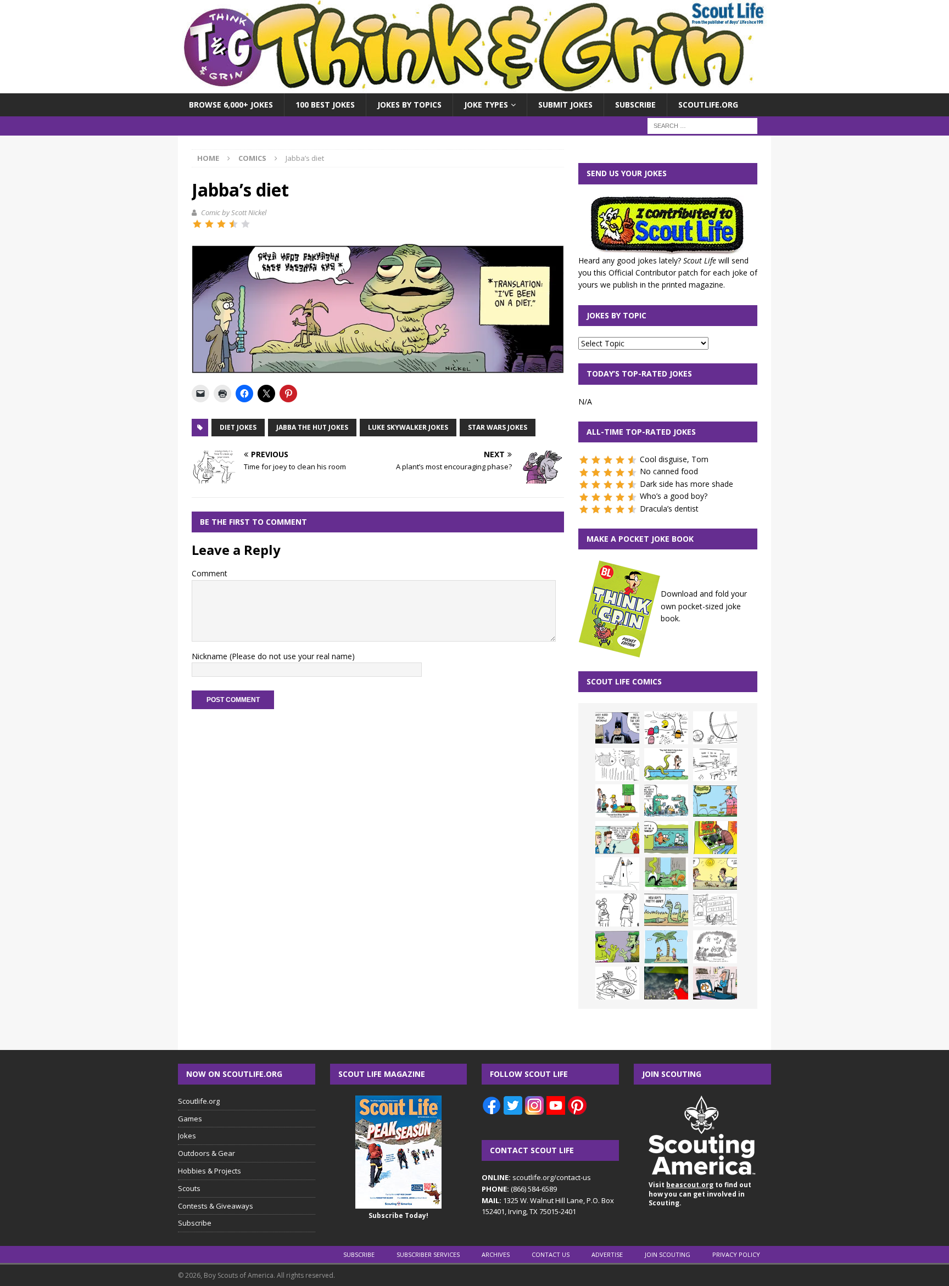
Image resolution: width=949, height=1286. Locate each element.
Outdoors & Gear (206, 1153)
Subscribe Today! (398, 1215)
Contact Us (551, 1254)
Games (190, 1119)
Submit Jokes (565, 104)
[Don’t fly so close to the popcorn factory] (617, 837)
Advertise (607, 1254)
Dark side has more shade (686, 484)
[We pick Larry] (617, 800)
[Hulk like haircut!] (617, 946)
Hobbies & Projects (209, 1171)
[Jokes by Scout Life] (474, 87)
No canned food (669, 471)
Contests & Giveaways (215, 1206)
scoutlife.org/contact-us (536, 1177)
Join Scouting (667, 1254)
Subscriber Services (428, 1254)
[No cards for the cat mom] (715, 983)
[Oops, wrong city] (666, 800)
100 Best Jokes (325, 104)
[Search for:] (702, 125)
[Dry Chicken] (715, 873)
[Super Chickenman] (666, 983)
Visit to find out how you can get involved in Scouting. (700, 1194)
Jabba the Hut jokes (312, 427)
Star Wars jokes (497, 427)
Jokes (187, 1136)
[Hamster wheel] (715, 727)
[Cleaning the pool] (666, 764)
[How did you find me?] (666, 873)
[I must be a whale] (666, 837)
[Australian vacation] (617, 764)
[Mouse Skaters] (617, 983)
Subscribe (635, 104)
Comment (209, 573)
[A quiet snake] (666, 910)
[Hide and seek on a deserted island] (666, 946)
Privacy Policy (736, 1254)
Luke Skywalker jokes (408, 427)
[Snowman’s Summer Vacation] (715, 764)
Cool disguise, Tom (674, 459)
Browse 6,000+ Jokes (231, 104)
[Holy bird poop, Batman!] (617, 727)
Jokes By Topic (616, 315)
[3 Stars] (221, 223)
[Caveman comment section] (715, 946)
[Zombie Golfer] (715, 800)
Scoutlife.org (708, 104)
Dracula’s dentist (669, 508)
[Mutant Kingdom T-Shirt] (617, 910)
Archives (496, 1254)
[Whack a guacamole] (715, 837)
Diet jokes (238, 427)
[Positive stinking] (715, 910)
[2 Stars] (209, 223)
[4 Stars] (233, 223)
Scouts (189, 1188)
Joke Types (486, 104)
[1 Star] (197, 223)
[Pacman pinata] (666, 727)
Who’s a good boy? (673, 496)
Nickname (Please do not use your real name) (273, 656)
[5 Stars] (245, 223)
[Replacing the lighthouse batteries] (617, 873)
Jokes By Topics (409, 104)
